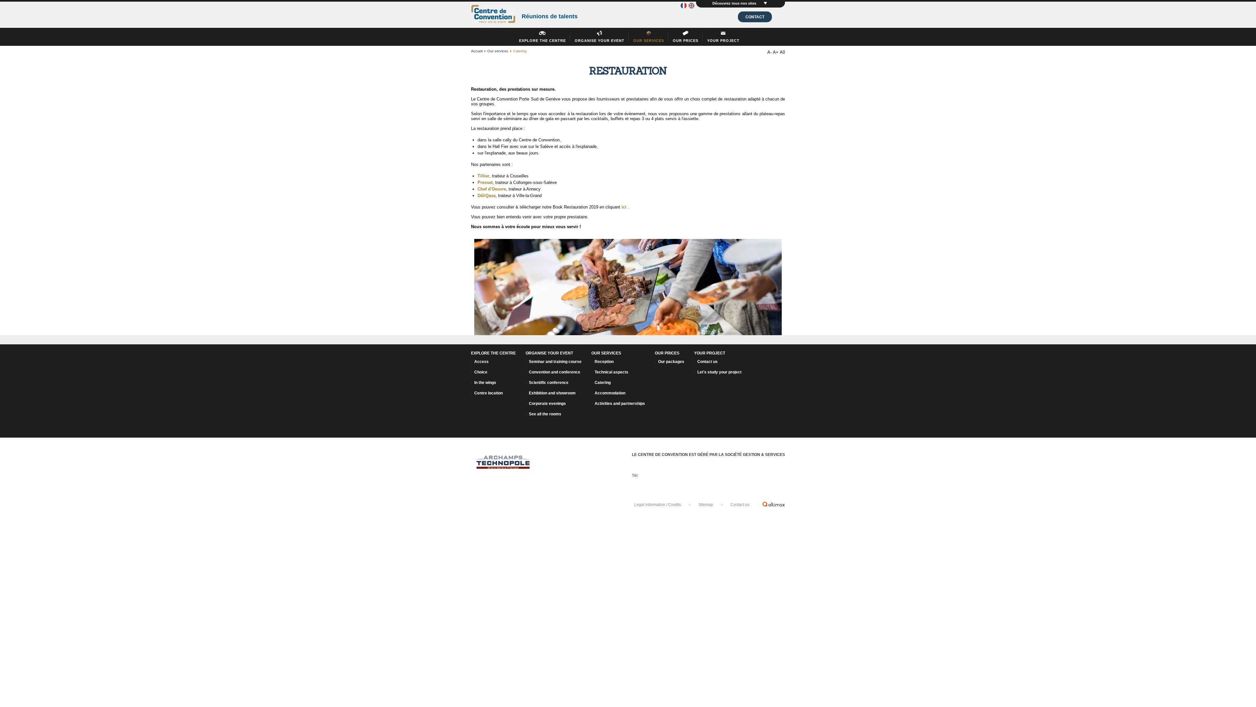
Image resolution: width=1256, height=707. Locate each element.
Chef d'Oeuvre (492, 189)
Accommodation (610, 393)
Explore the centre (542, 41)
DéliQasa (487, 195)
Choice (480, 372)
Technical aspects (611, 372)
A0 (782, 52)
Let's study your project (719, 372)
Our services (648, 41)
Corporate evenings (547, 403)
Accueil (476, 51)
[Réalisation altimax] (773, 504)
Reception (604, 361)
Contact (754, 17)
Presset (485, 182)
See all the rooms (545, 414)
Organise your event (599, 41)
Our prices (685, 41)
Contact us (707, 361)
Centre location (488, 393)
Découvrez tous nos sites (734, 3)
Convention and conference (554, 372)
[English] (691, 6)
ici (623, 207)
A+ (775, 52)
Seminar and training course (555, 361)
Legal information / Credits (657, 504)
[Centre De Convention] (493, 14)
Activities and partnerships (620, 403)
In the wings (485, 382)
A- (769, 52)
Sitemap (705, 504)
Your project (723, 41)
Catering (603, 382)
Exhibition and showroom (552, 393)
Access (481, 361)
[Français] (684, 6)
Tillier (483, 175)
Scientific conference (548, 382)
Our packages (671, 361)
